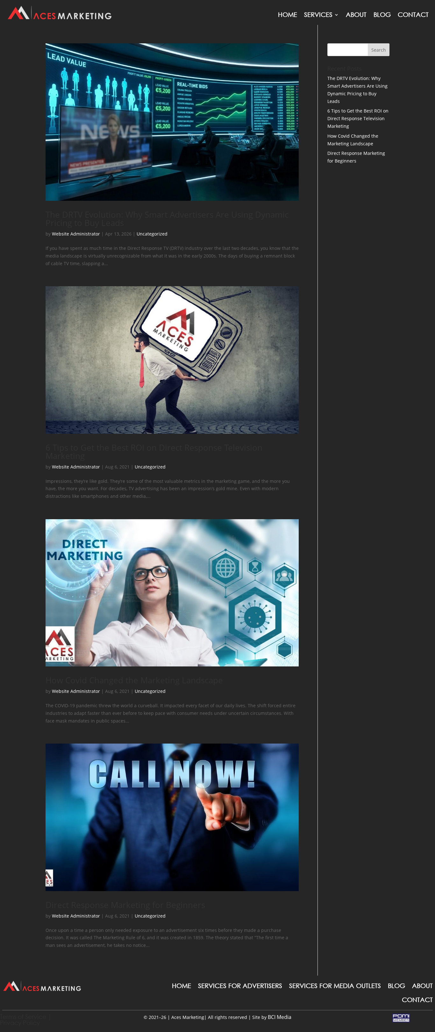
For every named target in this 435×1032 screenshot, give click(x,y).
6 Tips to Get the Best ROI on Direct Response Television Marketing (154, 451)
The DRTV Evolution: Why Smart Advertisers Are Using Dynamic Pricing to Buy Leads (167, 219)
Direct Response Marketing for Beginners (125, 905)
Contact (413, 14)
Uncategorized (152, 234)
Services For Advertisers (240, 985)
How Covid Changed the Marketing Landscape (134, 680)
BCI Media (279, 1017)
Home (287, 14)
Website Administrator (76, 234)
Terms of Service (23, 1016)
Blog (382, 14)
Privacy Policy (20, 1022)
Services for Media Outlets (335, 985)
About (356, 14)
